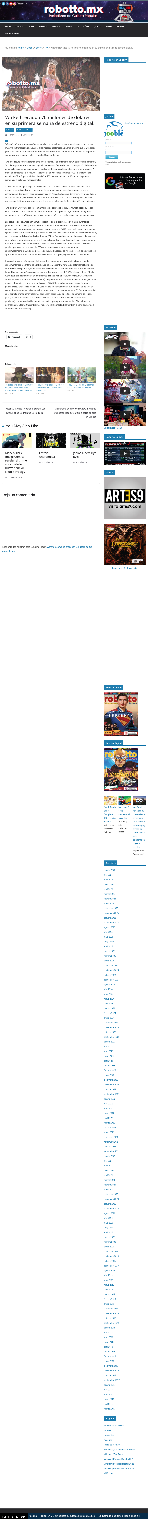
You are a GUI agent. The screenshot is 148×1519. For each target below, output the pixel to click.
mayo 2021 (109, 1170)
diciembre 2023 (111, 1023)
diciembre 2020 (111, 1194)
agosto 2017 (109, 1385)
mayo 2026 (109, 884)
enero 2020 (109, 1247)
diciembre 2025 (111, 908)
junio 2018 (108, 1337)
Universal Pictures (24, 130)
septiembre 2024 (112, 980)
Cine (31, 26)
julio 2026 (108, 875)
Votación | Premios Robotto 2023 (119, 1468)
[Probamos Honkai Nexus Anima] (125, 367)
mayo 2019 (109, 1285)
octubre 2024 (110, 975)
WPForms (108, 1473)
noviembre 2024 (111, 970)
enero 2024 (109, 1018)
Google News (12, 33)
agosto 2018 (109, 1328)
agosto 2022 (109, 1099)
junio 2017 (108, 1394)
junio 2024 (108, 994)
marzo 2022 (109, 1123)
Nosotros (108, 1440)
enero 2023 (109, 1075)
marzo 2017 (109, 1409)
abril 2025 (108, 946)
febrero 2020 (110, 1242)
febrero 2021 (110, 1185)
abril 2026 (108, 889)
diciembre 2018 (111, 1309)
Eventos (43, 26)
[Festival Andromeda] (51, 434)
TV (77, 26)
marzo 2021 (109, 1180)
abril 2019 (108, 1289)
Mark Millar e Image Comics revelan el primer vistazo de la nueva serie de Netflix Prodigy (16, 462)
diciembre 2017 (111, 1366)
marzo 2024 (109, 1008)
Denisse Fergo (29, 135)
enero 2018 (109, 1361)
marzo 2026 (109, 894)
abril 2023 (108, 1061)
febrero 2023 (110, 1070)
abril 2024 (108, 1003)
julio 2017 (108, 1390)
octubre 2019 (110, 1261)
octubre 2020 (110, 1204)
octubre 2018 (110, 1318)
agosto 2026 (109, 870)
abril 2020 (108, 1232)
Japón (98, 26)
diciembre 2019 (111, 1251)
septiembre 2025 (112, 922)
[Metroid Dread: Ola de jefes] (125, 453)
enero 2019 (109, 1304)
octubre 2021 (110, 1146)
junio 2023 (108, 1051)
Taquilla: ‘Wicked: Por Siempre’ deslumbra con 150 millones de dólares (50, 388)
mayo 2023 (109, 1056)
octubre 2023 (110, 1032)
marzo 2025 (109, 951)
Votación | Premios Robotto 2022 (119, 1464)
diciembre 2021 (111, 1137)
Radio (109, 26)
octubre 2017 (110, 1375)
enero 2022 (109, 1132)
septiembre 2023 (112, 1037)
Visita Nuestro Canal (113, 428)
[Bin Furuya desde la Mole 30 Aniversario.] (125, 414)
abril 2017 (108, 1404)
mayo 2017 (109, 1399)
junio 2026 (108, 880)
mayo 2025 (109, 941)
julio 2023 (108, 1046)
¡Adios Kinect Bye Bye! (84, 455)
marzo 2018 (109, 1351)
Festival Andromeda (47, 455)
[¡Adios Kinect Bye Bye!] (85, 434)
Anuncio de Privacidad (114, 1426)
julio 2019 (108, 1275)
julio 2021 (108, 1161)
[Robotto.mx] (74, 2)
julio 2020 (108, 1218)
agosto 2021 (109, 1156)
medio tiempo (110, 146)
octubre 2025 (110, 918)
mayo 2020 (109, 1227)
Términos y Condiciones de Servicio (120, 1449)
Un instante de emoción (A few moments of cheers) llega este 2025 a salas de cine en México (74, 412)
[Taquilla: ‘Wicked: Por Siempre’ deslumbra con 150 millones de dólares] (50, 375)
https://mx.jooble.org (133, 123)
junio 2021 (108, 1166)
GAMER (68, 26)
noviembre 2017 (111, 1370)
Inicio (8, 26)
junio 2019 (108, 1280)
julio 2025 (108, 932)
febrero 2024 (110, 1013)
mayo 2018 (109, 1342)
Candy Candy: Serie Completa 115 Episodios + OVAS (110, 814)
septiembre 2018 (112, 1323)
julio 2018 (108, 1332)
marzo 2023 (109, 1065)
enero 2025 (109, 961)
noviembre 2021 (111, 1142)
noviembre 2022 (111, 1084)
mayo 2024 (109, 999)
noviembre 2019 (111, 1256)
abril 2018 (108, 1347)
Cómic (86, 26)
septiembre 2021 (112, 1151)
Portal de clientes (112, 1445)
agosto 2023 (109, 1042)
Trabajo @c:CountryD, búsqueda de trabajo (118, 163)
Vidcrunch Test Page (113, 1454)
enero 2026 (109, 903)
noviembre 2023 (111, 1027)
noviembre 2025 (111, 913)
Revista (120, 26)
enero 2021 (109, 1189)
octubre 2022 (110, 1089)
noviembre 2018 (111, 1313)
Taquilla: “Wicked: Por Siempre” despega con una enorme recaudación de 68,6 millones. (19, 388)
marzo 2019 (109, 1294)
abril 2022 (108, 1118)
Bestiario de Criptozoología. (124, 568)
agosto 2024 (109, 984)
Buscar (112, 157)
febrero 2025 (110, 956)
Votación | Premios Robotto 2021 (119, 1459)
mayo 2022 (109, 1113)
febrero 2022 (110, 1127)
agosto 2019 (109, 1270)
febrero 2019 (110, 1299)
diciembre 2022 (111, 1080)
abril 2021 (108, 1175)
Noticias (20, 26)
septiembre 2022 (112, 1094)
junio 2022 (108, 1108)
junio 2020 (108, 1223)
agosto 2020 (109, 1213)
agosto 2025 (109, 927)
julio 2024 (108, 989)
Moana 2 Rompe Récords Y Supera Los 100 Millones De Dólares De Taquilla (25, 410)
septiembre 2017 (112, 1380)
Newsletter (109, 1435)
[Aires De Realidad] (125, 344)
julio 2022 (108, 1104)
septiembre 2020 (112, 1208)
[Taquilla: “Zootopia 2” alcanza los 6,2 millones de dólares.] (81, 375)
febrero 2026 (110, 899)
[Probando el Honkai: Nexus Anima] (125, 391)
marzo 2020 (109, 1237)
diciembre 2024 (111, 965)
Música (56, 26)
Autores (107, 1430)
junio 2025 (108, 937)
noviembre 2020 (111, 1199)
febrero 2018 (110, 1356)
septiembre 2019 (112, 1266)
